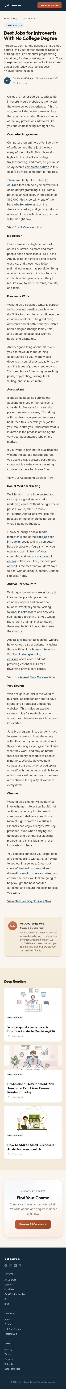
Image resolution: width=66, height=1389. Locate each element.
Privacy (8, 1349)
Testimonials (10, 1334)
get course (13, 5)
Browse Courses (49, 5)
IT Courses (27, 227)
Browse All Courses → (33, 1224)
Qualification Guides (14, 1294)
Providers (9, 1289)
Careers (8, 1284)
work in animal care (23, 612)
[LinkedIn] (15, 1265)
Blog (15, 18)
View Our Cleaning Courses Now (29, 901)
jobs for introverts (26, 204)
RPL (6, 1299)
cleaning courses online (36, 873)
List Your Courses (13, 1329)
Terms (7, 1354)
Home (7, 18)
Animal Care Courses (34, 677)
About (7, 1319)
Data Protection (12, 1369)
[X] (20, 1265)
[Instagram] (10, 1265)
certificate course (37, 167)
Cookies (8, 1359)
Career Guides (28, 18)
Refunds (8, 1364)
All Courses (10, 1280)
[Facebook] (5, 1265)
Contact (8, 1324)
